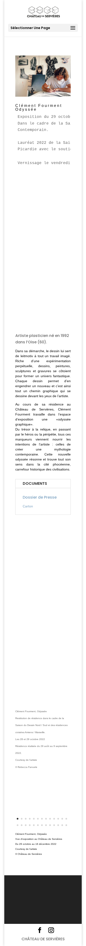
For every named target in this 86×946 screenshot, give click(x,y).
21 (46, 825)
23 (54, 825)
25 (62, 825)
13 (66, 819)
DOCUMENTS (35, 483)
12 (62, 819)
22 (50, 825)
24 (58, 825)
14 (17, 825)
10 (54, 819)
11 (58, 819)
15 (21, 825)
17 (30, 825)
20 (42, 825)
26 (66, 825)
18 (34, 825)
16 (26, 825)
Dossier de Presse (40, 497)
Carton (28, 506)
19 (38, 825)
